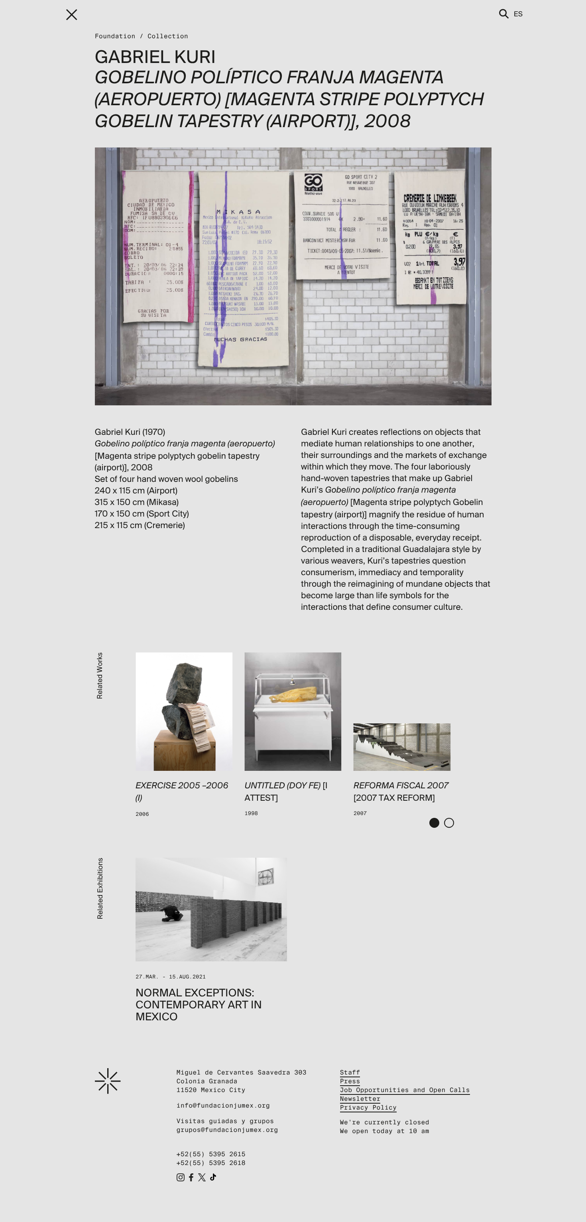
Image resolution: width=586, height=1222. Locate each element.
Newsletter (360, 1098)
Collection (167, 36)
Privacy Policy (368, 1107)
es (518, 13)
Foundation (115, 36)
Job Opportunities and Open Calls (405, 1090)
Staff (350, 1072)
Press (350, 1081)
